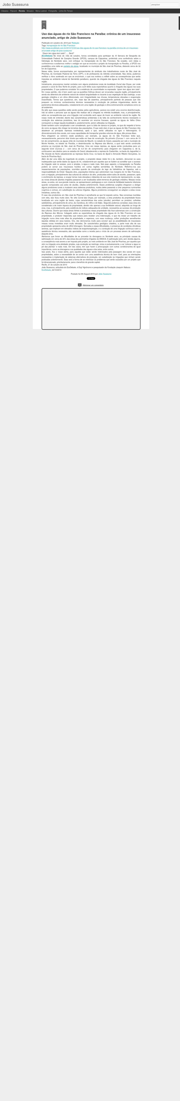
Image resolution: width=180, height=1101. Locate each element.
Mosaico (30, 10)
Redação (75, 42)
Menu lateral (41, 10)
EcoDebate (47, 55)
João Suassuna (104, 274)
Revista (22, 10)
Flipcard (13, 10)
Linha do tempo (66, 10)
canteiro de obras (71, 66)
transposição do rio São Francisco (61, 45)
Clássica (4, 10)
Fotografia (52, 10)
